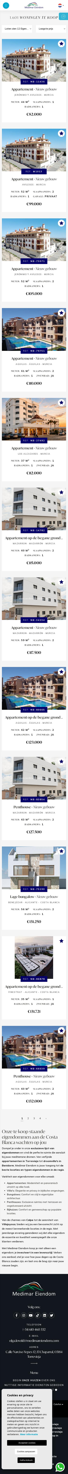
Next (63, 62)
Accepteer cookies (27, 1442)
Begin (17, 1380)
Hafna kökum (26, 1460)
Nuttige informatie (19, 1385)
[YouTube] (31, 1315)
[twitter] (51, 1315)
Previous (5, 62)
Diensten (42, 1385)
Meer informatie (29, 1434)
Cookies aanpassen (26, 1451)
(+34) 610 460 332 (34, 1329)
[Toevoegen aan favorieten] (61, 43)
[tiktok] (37, 1315)
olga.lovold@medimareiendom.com (34, 1341)
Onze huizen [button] (31, 1380)
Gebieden (57, 1385)
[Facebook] (17, 1315)
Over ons (48, 1380)
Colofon (57, 1404)
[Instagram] (24, 1315)
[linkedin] (44, 1315)
